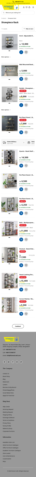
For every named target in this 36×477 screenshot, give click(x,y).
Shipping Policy (7, 415)
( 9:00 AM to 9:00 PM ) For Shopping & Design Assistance (18, 3)
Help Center (6, 406)
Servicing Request (8, 409)
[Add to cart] (21, 79)
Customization (7, 459)
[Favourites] (26, 7)
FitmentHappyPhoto (8, 390)
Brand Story (6, 376)
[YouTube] (17, 361)
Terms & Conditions (8, 420)
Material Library (7, 428)
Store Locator (6, 453)
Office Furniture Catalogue (10, 448)
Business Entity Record (9, 387)
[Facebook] (4, 361)
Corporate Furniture (9, 431)
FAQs (4, 461)
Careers (5, 384)
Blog (4, 379)
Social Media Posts (8, 393)
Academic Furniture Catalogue (12, 450)
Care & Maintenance (9, 456)
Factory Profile (7, 426)
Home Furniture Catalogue (10, 445)
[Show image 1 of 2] (9, 79)
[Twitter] (21, 361)
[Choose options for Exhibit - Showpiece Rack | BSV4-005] (21, 105)
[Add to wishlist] (26, 52)
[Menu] (33, 7)
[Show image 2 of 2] (10, 79)
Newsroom (6, 382)
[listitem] (13, 142)
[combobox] (19, 12)
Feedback (18, 326)
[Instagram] (8, 361)
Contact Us (6, 373)
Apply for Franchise (8, 395)
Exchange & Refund (8, 417)
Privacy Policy (7, 423)
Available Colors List (9, 442)
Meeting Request (8, 412)
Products (3, 18)
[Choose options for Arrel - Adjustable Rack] (21, 52)
